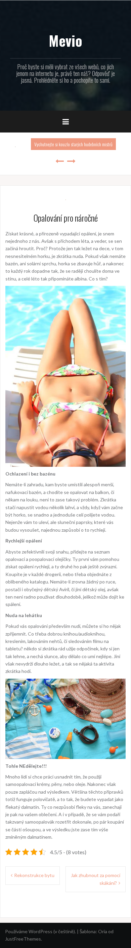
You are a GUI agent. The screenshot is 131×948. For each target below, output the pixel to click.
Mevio (65, 40)
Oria (102, 931)
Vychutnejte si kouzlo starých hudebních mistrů (73, 144)
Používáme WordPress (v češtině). (40, 931)
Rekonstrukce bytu (34, 875)
